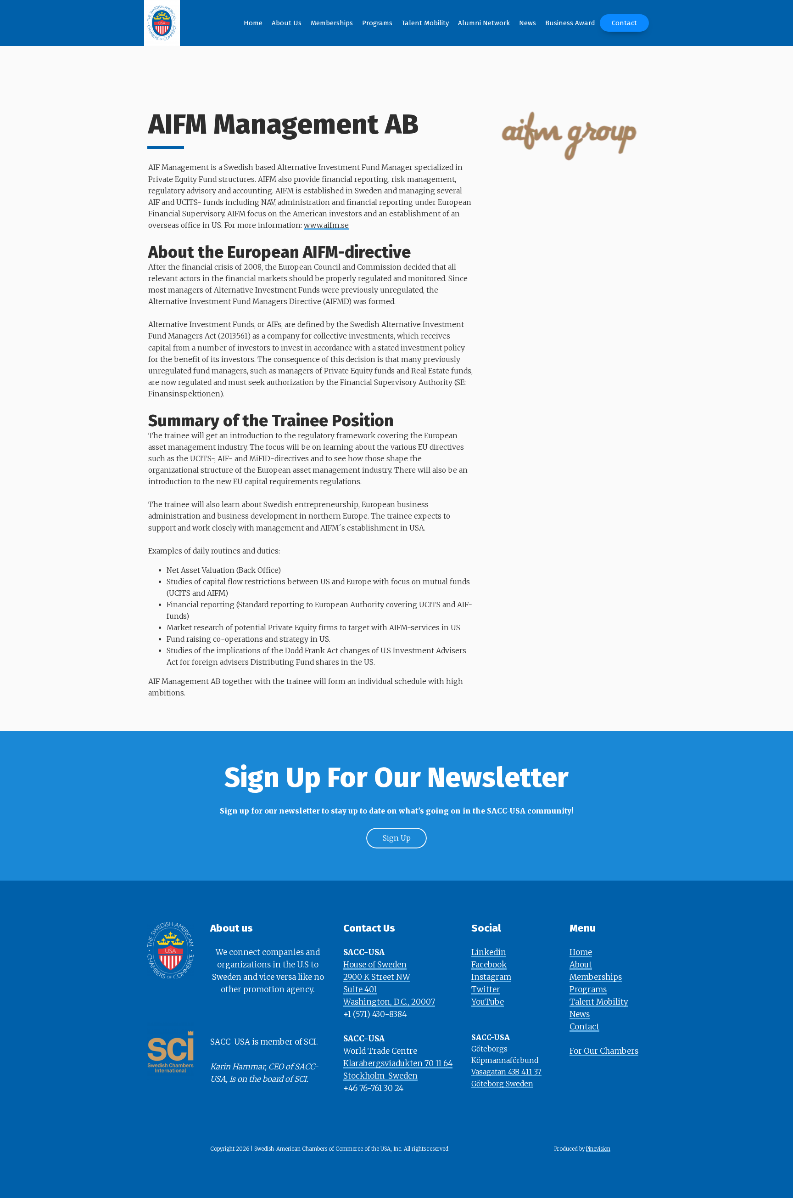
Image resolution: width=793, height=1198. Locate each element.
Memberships (596, 977)
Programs (588, 989)
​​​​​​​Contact (584, 1027)
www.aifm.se (326, 225)
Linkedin (488, 952)
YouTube (487, 1002)
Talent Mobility (599, 1002)
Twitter (485, 989)
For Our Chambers (604, 1051)
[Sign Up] (396, 846)
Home (581, 952)
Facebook (489, 965)
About (581, 965)
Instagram (491, 977)
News (580, 1014)
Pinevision (598, 1149)
